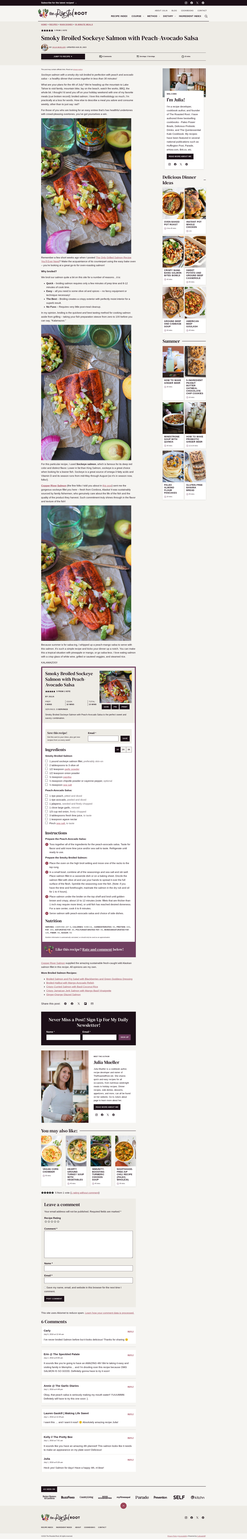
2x (123, 749)
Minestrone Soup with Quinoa (172, 439)
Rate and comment (97, 949)
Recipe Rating (52, 1218)
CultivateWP (201, 1536)
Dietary (168, 16)
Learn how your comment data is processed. (109, 1313)
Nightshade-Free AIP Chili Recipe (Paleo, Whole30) (125, 1174)
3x (129, 749)
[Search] (206, 16)
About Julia (161, 11)
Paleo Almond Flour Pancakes (170, 489)
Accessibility (182, 1536)
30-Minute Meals (84, 24)
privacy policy (77, 69)
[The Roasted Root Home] (62, 13)
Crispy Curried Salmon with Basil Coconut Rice (72, 986)
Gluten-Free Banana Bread (194, 488)
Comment (50, 1228)
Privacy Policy (172, 1536)
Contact (202, 11)
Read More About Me (107, 1107)
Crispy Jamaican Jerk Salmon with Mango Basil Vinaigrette (78, 990)
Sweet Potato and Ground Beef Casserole (194, 274)
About (78, 1527)
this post (107, 485)
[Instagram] (186, 3)
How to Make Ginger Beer (172, 381)
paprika (67, 777)
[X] (197, 3)
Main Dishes (66, 24)
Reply (131, 1332)
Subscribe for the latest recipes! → (59, 3)
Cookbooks (187, 11)
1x (118, 749)
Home (44, 24)
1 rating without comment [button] (85, 1192)
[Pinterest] (203, 3)
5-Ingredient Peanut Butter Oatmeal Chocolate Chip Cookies (194, 387)
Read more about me (180, 156)
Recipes (53, 24)
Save (106, 707)
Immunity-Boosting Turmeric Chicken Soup (98, 1174)
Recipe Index (119, 16)
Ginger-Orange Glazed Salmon (63, 994)
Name (50, 1031)
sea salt (67, 785)
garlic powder (72, 769)
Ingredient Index (190, 16)
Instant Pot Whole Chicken (194, 224)
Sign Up (125, 1037)
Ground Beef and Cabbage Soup (172, 324)
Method (152, 16)
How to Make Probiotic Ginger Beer (194, 439)
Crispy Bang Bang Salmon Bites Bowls (173, 273)
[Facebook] (192, 3)
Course (136, 16)
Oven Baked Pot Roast (172, 223)
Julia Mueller (59, 47)
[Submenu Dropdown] (143, 16)
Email (92, 733)
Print (124, 707)
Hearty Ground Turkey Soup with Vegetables (75, 1174)
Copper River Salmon (53, 485)
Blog (174, 11)
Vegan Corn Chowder (50, 1170)
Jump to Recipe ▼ (63, 56)
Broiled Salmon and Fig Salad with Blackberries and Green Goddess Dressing (89, 979)
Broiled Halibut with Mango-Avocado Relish (70, 982)
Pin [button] (115, 707)
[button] (42, 30)
